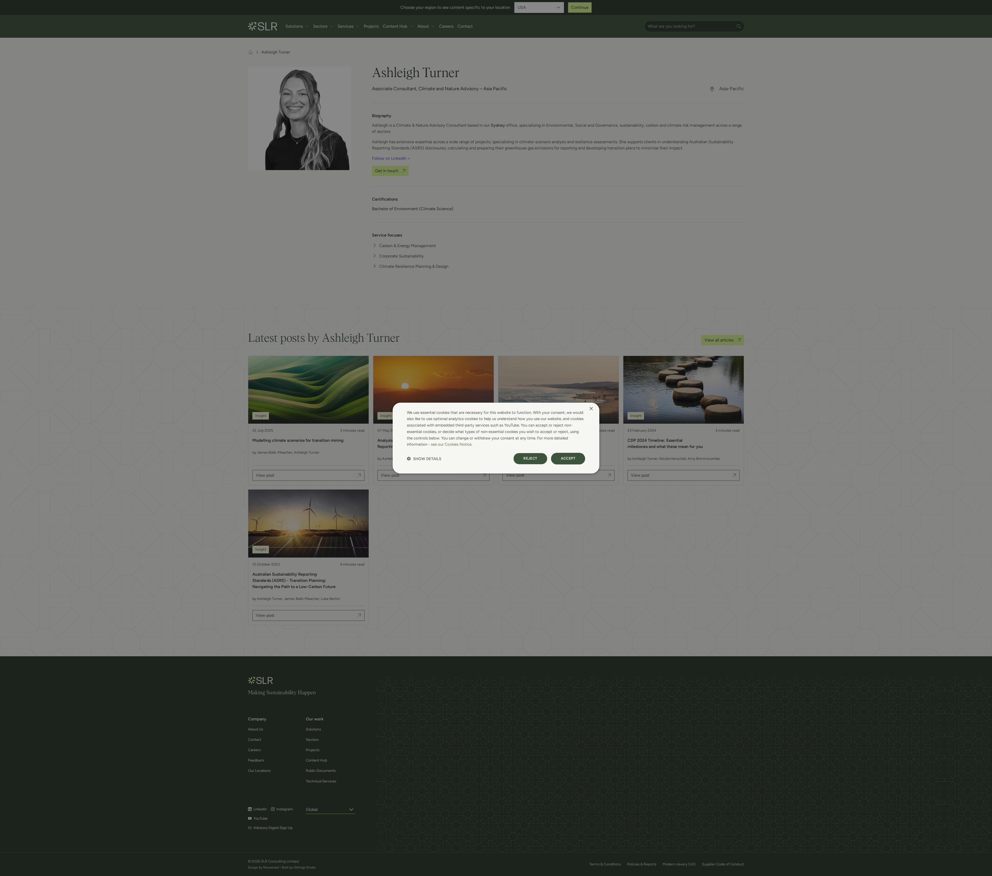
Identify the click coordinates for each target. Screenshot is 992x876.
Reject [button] (530, 458)
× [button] (591, 408)
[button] (424, 459)
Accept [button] (568, 458)
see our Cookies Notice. (451, 444)
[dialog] (496, 437)
